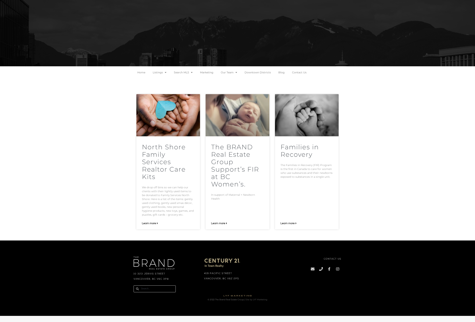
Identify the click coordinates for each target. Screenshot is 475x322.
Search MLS (181, 72)
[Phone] (321, 269)
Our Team (227, 72)
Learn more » (150, 223)
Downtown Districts (258, 72)
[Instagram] (337, 269)
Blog (281, 72)
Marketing (206, 72)
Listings (158, 72)
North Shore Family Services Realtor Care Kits (164, 162)
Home (141, 72)
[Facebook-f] (329, 269)
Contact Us (299, 72)
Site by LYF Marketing (256, 299)
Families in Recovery (300, 150)
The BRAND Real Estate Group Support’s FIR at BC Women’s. (235, 165)
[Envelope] (312, 269)
